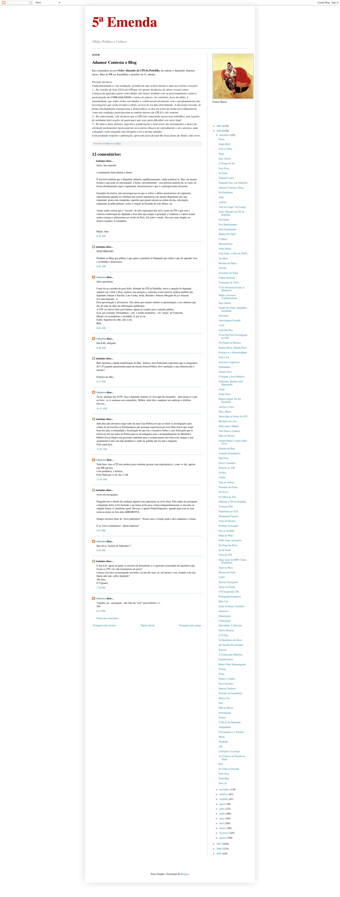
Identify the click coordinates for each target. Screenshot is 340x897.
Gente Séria (224, 394)
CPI (221, 746)
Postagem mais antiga (190, 625)
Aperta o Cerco (226, 406)
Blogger (185, 874)
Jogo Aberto (225, 158)
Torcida (222, 268)
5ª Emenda (124, 21)
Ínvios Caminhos (227, 463)
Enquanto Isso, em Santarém (233, 182)
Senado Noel (225, 371)
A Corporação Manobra (230, 654)
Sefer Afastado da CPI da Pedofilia (231, 213)
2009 (219, 126)
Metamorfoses (226, 243)
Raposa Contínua (227, 688)
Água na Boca (226, 567)
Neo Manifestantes (228, 224)
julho (222, 808)
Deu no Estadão (226, 530)
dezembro (224, 135)
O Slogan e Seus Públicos (231, 376)
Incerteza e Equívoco (229, 362)
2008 (219, 130)
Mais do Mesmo (227, 435)
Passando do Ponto (228, 487)
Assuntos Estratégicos (229, 453)
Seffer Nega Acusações (230, 540)
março (222, 828)
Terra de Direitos (227, 521)
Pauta (221, 673)
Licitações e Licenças (229, 751)
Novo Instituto (226, 683)
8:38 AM (101, 236)
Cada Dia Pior (226, 330)
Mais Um (223, 601)
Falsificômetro (226, 659)
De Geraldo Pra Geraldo (231, 644)
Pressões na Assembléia (230, 693)
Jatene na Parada (227, 586)
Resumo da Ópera (227, 263)
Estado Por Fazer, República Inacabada (233, 309)
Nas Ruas (223, 258)
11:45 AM (102, 479)
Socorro (223, 649)
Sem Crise (224, 773)
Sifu (221, 703)
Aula (221, 197)
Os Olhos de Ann (227, 496)
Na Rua (222, 472)
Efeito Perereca (226, 630)
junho (222, 813)
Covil (221, 325)
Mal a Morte (225, 411)
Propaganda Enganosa (230, 596)
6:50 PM (101, 550)
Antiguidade (225, 727)
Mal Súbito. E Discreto (230, 625)
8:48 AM (101, 347)
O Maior (223, 239)
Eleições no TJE (227, 467)
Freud (222, 389)
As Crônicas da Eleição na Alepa (232, 757)
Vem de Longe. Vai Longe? (232, 207)
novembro (224, 789)
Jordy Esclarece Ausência (231, 606)
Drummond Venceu (228, 516)
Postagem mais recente (104, 625)
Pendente (223, 741)
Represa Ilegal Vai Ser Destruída (230, 400)
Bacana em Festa (227, 572)
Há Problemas (226, 192)
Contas (222, 477)
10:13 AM (102, 408)
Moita (222, 736)
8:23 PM (101, 611)
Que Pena (223, 458)
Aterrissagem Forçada (229, 320)
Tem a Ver (224, 357)
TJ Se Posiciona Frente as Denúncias (231, 289)
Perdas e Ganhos (227, 678)
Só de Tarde (225, 550)
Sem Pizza (224, 168)
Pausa (221, 139)
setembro (224, 799)
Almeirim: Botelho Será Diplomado (231, 383)
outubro (223, 794)
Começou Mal (226, 506)
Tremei (222, 717)
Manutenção (225, 616)
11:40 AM (102, 449)
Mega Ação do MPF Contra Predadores (232, 561)
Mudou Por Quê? (227, 234)
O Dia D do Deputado (230, 722)
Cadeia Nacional (227, 277)
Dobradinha (224, 367)
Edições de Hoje (227, 448)
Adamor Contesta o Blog (231, 187)
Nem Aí (223, 783)
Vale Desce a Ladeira (229, 431)
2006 (219, 848)
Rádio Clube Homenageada (232, 664)
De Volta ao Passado (229, 768)
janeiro (223, 837)
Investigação (225, 712)
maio (222, 818)
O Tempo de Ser (227, 163)
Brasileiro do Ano (228, 421)
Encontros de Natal (228, 272)
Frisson (222, 669)
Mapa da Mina (226, 535)
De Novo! (224, 492)
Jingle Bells (224, 144)
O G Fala (223, 635)
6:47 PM (101, 530)
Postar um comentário (107, 618)
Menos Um (224, 698)
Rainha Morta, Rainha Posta (233, 347)
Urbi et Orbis (225, 148)
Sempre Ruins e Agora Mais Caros (233, 442)
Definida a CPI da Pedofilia (232, 501)
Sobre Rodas (225, 248)
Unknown (101, 277)
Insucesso (223, 611)
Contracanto (225, 620)
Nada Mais (224, 778)
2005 (219, 853)
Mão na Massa (226, 707)
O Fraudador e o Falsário (231, 732)
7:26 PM (101, 587)
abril (222, 823)
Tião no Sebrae (226, 482)
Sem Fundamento (227, 229)
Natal (221, 153)
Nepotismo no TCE (228, 511)
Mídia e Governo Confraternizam (228, 296)
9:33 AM (101, 381)
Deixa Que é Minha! (229, 426)
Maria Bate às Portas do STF (233, 416)
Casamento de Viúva (229, 282)
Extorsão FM (225, 554)
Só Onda (223, 173)
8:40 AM (101, 266)
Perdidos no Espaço (228, 525)
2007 (219, 843)
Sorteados (223, 315)
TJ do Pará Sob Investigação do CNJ (233, 336)
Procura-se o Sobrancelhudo (233, 352)
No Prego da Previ (228, 545)
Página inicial (147, 625)
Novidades (224, 219)
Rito (221, 764)
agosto (222, 804)
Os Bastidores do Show (230, 640)
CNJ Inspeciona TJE (229, 591)
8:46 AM (101, 328)
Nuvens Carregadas (228, 582)
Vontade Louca (226, 178)
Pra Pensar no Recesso (230, 342)
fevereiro (224, 832)
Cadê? (222, 577)
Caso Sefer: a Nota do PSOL (233, 253)
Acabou (222, 202)
